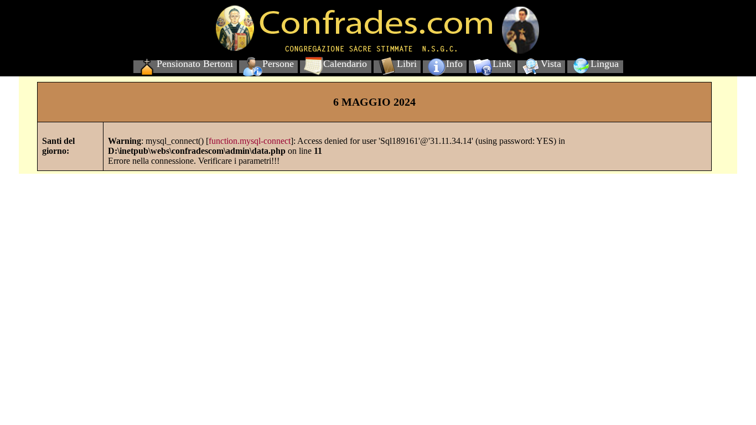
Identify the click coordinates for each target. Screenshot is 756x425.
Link (502, 63)
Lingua (605, 63)
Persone (278, 63)
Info (454, 63)
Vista (551, 63)
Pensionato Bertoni (195, 63)
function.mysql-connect (250, 141)
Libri (407, 63)
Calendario (345, 63)
